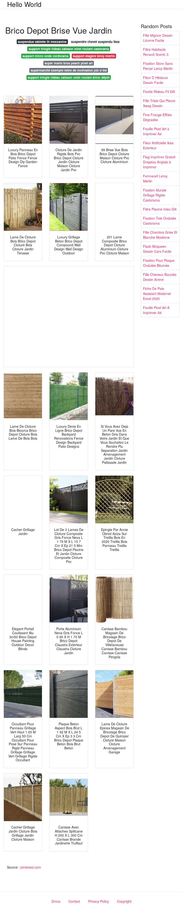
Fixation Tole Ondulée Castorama (159, 221)
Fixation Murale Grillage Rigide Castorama (154, 195)
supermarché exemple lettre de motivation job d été (69, 70)
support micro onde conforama (45, 56)
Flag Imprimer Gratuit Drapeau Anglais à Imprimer (159, 161)
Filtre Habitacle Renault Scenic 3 (155, 52)
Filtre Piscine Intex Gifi (160, 209)
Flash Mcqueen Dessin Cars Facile (157, 249)
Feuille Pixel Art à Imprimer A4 (156, 131)
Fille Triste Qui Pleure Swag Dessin (159, 103)
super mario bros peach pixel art (69, 63)
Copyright (124, 901)
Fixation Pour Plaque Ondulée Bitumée (158, 263)
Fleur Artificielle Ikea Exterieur (158, 145)
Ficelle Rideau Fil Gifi (159, 91)
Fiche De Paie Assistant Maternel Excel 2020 (157, 293)
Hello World (24, 4)
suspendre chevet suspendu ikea (95, 41)
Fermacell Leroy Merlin (155, 178)
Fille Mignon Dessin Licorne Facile (158, 38)
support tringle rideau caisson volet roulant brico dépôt (69, 77)
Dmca (55, 901)
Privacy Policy (98, 901)
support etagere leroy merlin (94, 56)
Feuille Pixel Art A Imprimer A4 (156, 310)
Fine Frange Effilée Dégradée (157, 117)
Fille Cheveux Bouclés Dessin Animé (159, 277)
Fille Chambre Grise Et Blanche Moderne (160, 235)
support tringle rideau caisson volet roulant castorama (69, 48)
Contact (74, 901)
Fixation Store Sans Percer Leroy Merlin (158, 66)
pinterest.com (30, 867)
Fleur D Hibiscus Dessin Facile (155, 80)
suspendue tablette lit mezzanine (42, 41)
